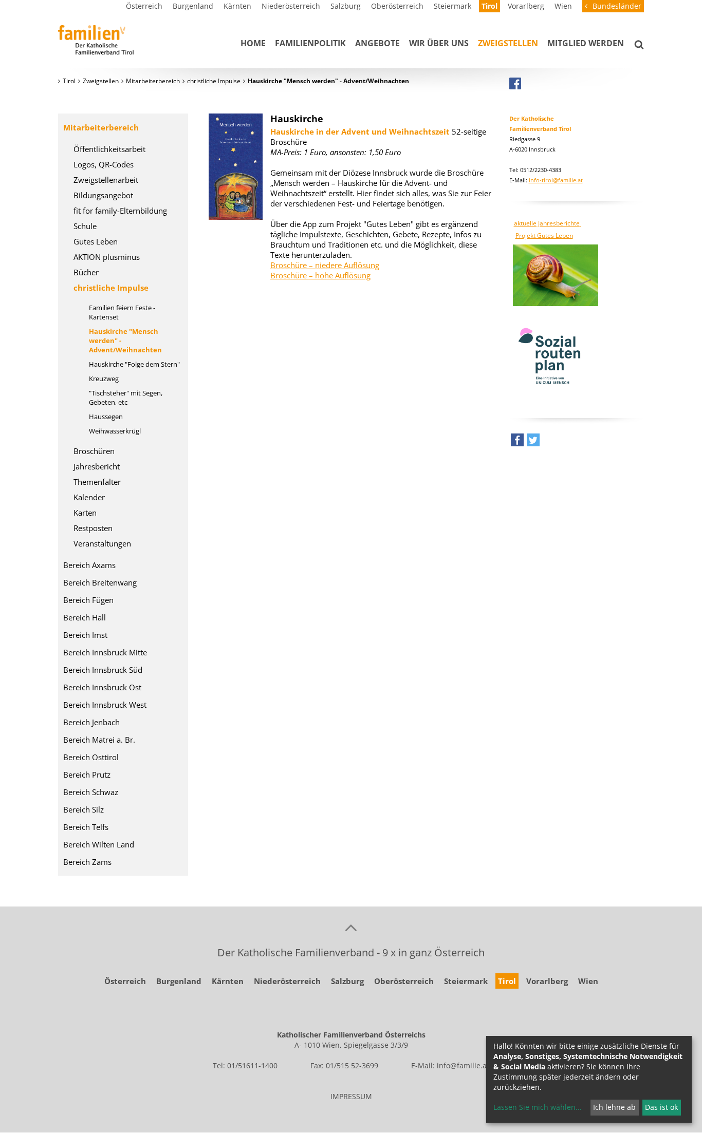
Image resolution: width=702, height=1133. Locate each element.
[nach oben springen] (351, 927)
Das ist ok (661, 1107)
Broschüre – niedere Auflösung (324, 265)
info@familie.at (463, 1065)
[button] (517, 442)
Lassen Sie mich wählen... (537, 1107)
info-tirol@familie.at (556, 180)
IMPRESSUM (351, 1096)
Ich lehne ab (614, 1107)
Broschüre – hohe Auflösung (320, 275)
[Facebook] (515, 83)
